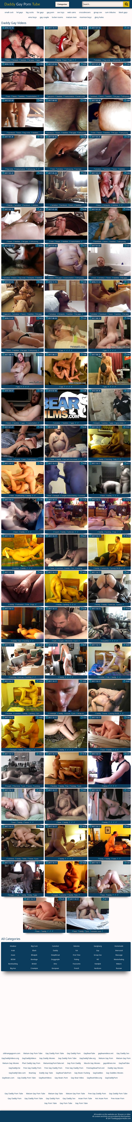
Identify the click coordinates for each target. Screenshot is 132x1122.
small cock (9, 12)
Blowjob (34, 955)
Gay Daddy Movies (47, 1058)
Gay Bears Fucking (82, 1073)
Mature (119, 964)
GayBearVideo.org (94, 1078)
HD (98, 959)
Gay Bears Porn (61, 1078)
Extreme (77, 946)
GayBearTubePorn (63, 1073)
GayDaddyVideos (29, 1058)
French (76, 968)
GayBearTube (89, 1053)
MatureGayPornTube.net (53, 1063)
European (55, 968)
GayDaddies (98, 1073)
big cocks (30, 12)
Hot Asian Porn (101, 1098)
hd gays (19, 12)
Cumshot (55, 946)
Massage (119, 955)
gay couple (44, 17)
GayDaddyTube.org (88, 1058)
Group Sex (98, 955)
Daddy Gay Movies (115, 1068)
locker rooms (57, 17)
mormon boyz (86, 17)
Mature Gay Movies (10, 1063)
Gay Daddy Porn (74, 1053)
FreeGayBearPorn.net (95, 1068)
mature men (71, 17)
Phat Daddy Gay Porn (31, 1063)
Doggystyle (55, 959)
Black (34, 950)
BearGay (32, 1073)
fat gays (40, 12)
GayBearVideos (45, 1078)
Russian (119, 968)
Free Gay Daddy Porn (32, 1068)
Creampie (34, 968)
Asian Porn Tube (85, 1098)
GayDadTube (124, 1063)
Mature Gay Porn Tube (32, 1053)
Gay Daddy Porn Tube (55, 1053)
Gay (97, 950)
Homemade (119, 946)
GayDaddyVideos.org (10, 1058)
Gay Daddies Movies (114, 1073)
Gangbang (98, 946)
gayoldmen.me (109, 1063)
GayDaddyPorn (111, 1078)
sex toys (60, 12)
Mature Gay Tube (55, 1093)
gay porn (50, 12)
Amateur (13, 946)
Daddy (55, 950)
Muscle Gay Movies (92, 1063)
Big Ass (13, 968)
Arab (13, 950)
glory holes (99, 17)
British (34, 964)
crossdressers (85, 12)
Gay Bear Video (77, 1078)
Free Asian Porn (117, 1098)
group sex (98, 12)
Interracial (119, 950)
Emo (55, 964)
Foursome (76, 964)
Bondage (34, 959)
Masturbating (119, 959)
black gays (123, 12)
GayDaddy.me (14, 1068)
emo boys (32, 17)
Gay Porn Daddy (74, 1063)
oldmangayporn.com (11, 1053)
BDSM (13, 959)
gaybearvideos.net (105, 1053)
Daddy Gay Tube (46, 1073)
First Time (76, 955)
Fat (77, 950)
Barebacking (13, 964)
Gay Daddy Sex (123, 1053)
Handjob (98, 964)
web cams (71, 12)
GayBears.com (8, 1078)
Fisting (76, 959)
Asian (13, 955)
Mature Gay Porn (106, 1058)
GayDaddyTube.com (17, 1073)
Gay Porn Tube (50, 1103)
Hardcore (97, 968)
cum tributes (110, 12)
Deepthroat (55, 955)
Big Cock (34, 946)
